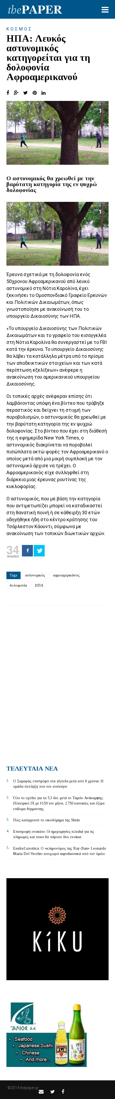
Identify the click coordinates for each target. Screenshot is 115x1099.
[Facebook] (27, 550)
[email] (41, 1091)
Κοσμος (19, 29)
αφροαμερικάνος (66, 575)
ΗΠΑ (39, 585)
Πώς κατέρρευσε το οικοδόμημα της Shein (46, 820)
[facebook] (63, 1091)
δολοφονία (18, 585)
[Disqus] (57, 683)
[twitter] (52, 1091)
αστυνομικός (35, 575)
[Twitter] (39, 550)
